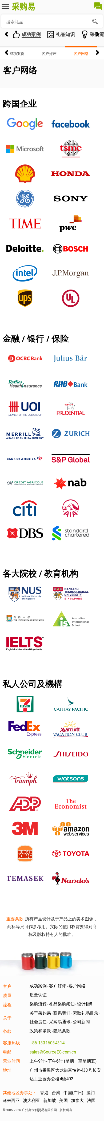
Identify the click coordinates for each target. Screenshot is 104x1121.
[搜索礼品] (96, 22)
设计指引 (85, 1004)
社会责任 (38, 1021)
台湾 (56, 1092)
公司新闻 (81, 1021)
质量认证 (38, 995)
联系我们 (61, 1013)
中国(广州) (73, 1092)
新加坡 (49, 1100)
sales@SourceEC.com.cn (53, 1052)
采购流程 (38, 1004)
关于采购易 (40, 1013)
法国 (91, 1100)
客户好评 (49, 53)
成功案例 (17, 53)
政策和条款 (40, 1030)
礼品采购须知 (62, 1004)
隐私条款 (61, 1030)
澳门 (90, 1092)
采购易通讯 (59, 1021)
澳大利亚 (31, 1100)
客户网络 (81, 53)
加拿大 (77, 1100)
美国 (63, 1100)
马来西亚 (11, 1100)
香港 (44, 1092)
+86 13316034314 (47, 1042)
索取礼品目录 (85, 1013)
